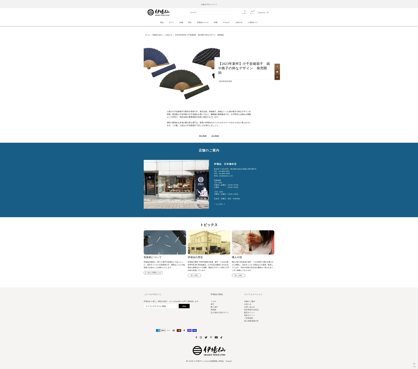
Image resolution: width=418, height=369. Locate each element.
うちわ (213, 301)
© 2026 (209, 361)
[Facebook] (196, 337)
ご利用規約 (248, 318)
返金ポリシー (249, 315)
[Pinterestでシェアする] (277, 77)
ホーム (147, 35)
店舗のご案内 (249, 301)
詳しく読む (194, 275)
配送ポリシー (249, 312)
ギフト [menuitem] (171, 22)
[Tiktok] (221, 337)
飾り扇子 (214, 307)
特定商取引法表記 (251, 310)
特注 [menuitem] (190, 22)
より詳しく (220, 204)
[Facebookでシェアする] (277, 66)
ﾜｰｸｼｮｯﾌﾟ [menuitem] (226, 22)
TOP (414, 366)
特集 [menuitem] (215, 22)
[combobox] (210, 12)
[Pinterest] (211, 337)
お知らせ (169, 35)
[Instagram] (201, 337)
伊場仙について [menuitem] (203, 22)
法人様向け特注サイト (220, 312)
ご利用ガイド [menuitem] (253, 22)
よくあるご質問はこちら (153, 272)
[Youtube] (216, 337)
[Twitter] (206, 337)
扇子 (212, 304)
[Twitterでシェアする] (277, 72)
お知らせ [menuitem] (239, 22)
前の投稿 (202, 136)
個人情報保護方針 (251, 321)
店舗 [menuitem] (181, 22)
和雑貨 (213, 310)
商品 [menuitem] (161, 22)
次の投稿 (215, 136)
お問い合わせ (249, 307)
